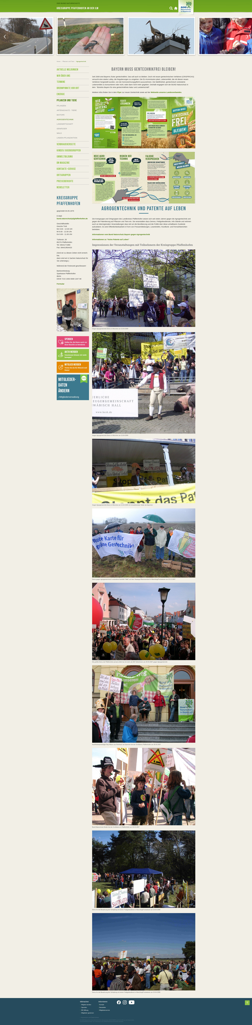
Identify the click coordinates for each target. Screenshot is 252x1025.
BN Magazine (63, 163)
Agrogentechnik (65, 119)
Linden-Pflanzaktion (67, 138)
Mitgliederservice (104, 1010)
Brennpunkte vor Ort (68, 88)
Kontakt (101, 1004)
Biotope (61, 115)
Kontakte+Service (66, 169)
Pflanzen (61, 106)
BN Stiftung (84, 1010)
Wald (59, 133)
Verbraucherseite (66, 144)
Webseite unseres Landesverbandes (166, 92)
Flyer (119, 92)
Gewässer (62, 129)
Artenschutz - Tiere (67, 110)
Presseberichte (65, 181)
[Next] (247, 36)
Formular (60, 284)
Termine (61, 82)
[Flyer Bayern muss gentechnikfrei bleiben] (143, 122)
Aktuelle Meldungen (67, 69)
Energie (61, 94)
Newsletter (63, 187)
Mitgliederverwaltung (68, 397)
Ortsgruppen (63, 175)
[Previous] (4, 36)
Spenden (84, 1007)
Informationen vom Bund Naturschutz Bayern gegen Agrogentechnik (121, 234)
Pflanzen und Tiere (68, 61)
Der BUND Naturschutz (68, 3)
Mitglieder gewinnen (87, 1013)
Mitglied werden (86, 1004)
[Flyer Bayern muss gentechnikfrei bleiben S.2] (143, 177)
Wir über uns (63, 76)
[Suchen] (171, 8)
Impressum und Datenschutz (89, 1017)
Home (58, 61)
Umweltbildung (65, 156)
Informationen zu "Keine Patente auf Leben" (110, 239)
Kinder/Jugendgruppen (69, 150)
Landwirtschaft (65, 124)
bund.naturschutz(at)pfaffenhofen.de (72, 219)
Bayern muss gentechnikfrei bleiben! (143, 69)
